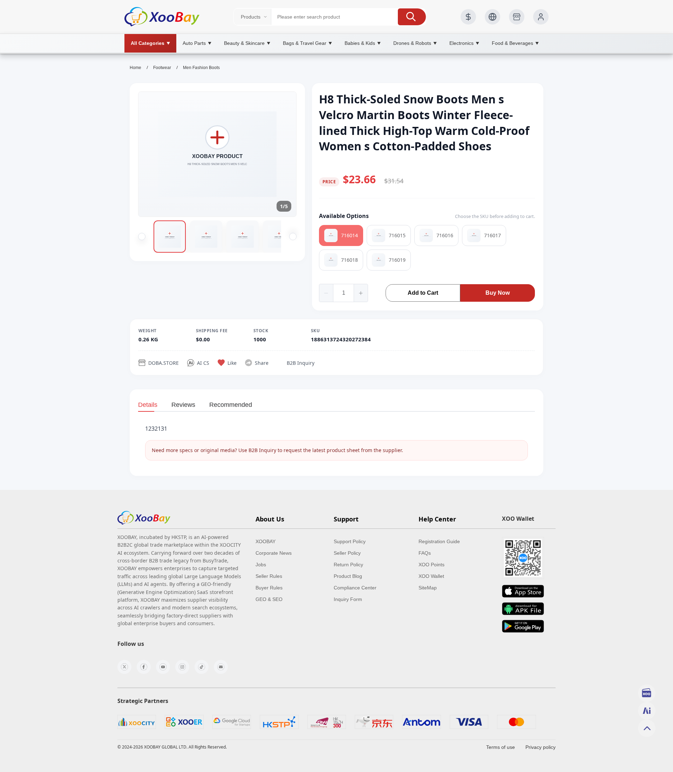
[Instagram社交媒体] (182, 667)
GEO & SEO (269, 599)
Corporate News (274, 553)
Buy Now (497, 293)
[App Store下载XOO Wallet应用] (523, 591)
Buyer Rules (269, 587)
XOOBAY (266, 541)
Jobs (261, 564)
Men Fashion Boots (201, 67)
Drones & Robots (415, 43)
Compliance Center (355, 587)
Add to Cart (423, 293)
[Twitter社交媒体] (124, 667)
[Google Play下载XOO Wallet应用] (523, 626)
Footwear (162, 67)
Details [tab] (147, 404)
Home (135, 67)
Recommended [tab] (230, 404)
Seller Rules (269, 576)
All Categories (150, 43)
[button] (412, 16)
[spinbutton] (343, 293)
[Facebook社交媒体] (144, 667)
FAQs (425, 553)
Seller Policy (347, 553)
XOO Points (431, 564)
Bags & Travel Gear (307, 43)
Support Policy (350, 541)
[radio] (341, 235)
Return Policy (348, 564)
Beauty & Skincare (247, 43)
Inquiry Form (348, 599)
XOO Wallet (431, 576)
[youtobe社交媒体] (163, 667)
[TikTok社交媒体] (202, 667)
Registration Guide (439, 541)
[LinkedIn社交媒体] (221, 667)
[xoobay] (143, 518)
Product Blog (348, 576)
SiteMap (428, 587)
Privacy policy (540, 747)
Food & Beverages (515, 43)
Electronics (464, 43)
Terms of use (500, 747)
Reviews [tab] (183, 404)
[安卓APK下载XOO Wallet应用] (523, 609)
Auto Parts (197, 43)
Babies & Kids (363, 43)
